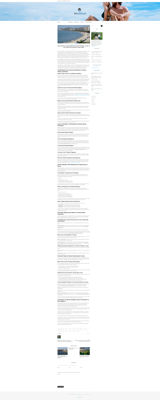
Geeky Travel (76, 22)
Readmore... (95, 45)
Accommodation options (61, 328)
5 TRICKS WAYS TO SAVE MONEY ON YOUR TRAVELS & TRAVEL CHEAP (96, 85)
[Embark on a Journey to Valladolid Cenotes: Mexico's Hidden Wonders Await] (59, 336)
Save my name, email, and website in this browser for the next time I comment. (69, 372)
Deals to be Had (89, 22)
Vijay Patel (93, 73)
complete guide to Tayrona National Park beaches (81, 95)
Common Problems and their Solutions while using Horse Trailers (96, 77)
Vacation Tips (77, 331)
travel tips (74, 331)
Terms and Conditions (86, 394)
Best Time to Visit (71, 328)
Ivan (92, 84)
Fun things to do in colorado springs (96, 61)
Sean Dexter (59, 333)
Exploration (66, 329)
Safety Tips (77, 329)
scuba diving (85, 329)
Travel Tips (82, 22)
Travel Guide (69, 331)
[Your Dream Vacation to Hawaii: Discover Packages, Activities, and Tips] (88, 336)
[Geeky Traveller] (80, 11)
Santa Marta (81, 329)
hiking (69, 329)
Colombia (85, 328)
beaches (66, 328)
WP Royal (74, 394)
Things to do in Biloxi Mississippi (95, 54)
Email (70, 367)
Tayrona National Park (64, 331)
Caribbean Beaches (80, 328)
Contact (90, 394)
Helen (92, 88)
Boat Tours (75, 328)
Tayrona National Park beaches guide (74, 162)
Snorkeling (59, 331)
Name (59, 367)
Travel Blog (70, 22)
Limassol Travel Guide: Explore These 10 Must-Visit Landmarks (62, 356)
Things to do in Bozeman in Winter (96, 59)
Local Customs (73, 329)
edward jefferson (94, 76)
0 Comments (88, 333)
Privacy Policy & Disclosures (79, 394)
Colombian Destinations (61, 329)
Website (81, 367)
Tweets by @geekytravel (95, 67)
